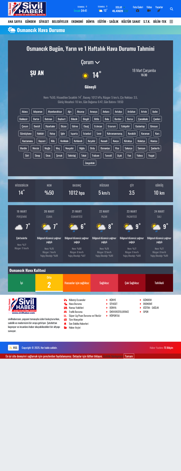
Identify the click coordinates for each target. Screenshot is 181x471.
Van (129, 155)
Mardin (23, 148)
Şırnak (59, 155)
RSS (15, 347)
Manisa (153, 141)
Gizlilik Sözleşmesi (113, 356)
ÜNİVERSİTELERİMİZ (119, 312)
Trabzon (95, 155)
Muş (58, 148)
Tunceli (108, 155)
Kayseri (42, 141)
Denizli (37, 126)
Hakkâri (40, 133)
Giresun (154, 126)
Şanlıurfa (155, 148)
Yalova (140, 155)
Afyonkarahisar (55, 111)
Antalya (118, 111)
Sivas (48, 155)
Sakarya (128, 148)
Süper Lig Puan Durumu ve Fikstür (85, 315)
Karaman (145, 133)
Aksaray (80, 111)
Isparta (74, 133)
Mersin (36, 148)
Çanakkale (143, 119)
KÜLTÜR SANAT (130, 21)
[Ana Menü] (171, 21)
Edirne (75, 126)
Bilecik (74, 119)
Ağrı (69, 111)
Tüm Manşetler (76, 319)
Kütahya (128, 141)
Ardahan (131, 111)
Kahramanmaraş (114, 133)
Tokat (83, 155)
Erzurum (112, 126)
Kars (157, 133)
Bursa (130, 119)
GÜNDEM (30, 21)
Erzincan (98, 126)
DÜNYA (90, 21)
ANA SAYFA (15, 21)
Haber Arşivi (74, 327)
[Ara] (171, 9)
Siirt (27, 155)
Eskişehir (125, 126)
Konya (116, 141)
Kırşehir (91, 141)
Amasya (93, 111)
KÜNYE (113, 300)
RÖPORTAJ (114, 315)
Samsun (141, 148)
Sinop (37, 155)
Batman (48, 119)
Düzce (63, 126)
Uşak (119, 155)
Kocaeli (104, 141)
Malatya (141, 141)
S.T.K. (146, 21)
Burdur (118, 119)
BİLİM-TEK (159, 21)
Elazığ (86, 126)
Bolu (107, 119)
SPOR (145, 312)
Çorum (25, 126)
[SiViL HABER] (27, 9)
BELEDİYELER (60, 21)
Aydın (155, 111)
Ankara (106, 111)
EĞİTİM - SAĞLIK (108, 21)
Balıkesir (23, 119)
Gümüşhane (25, 133)
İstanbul (87, 133)
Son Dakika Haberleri (78, 323)
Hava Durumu (75, 304)
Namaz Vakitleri (76, 307)
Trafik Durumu (76, 312)
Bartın (36, 119)
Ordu (92, 148)
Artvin (144, 111)
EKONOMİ (77, 21)
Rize (117, 148)
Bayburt (62, 119)
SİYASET (44, 21)
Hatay (52, 133)
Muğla (47, 148)
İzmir (99, 133)
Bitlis (96, 119)
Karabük (132, 133)
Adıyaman (37, 111)
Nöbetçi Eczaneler (77, 300)
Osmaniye (105, 148)
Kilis (53, 141)
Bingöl (86, 119)
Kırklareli (78, 141)
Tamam (129, 356)
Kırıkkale (64, 141)
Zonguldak (90, 163)
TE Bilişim (168, 347)
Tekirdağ (72, 155)
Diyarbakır (50, 126)
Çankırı (156, 119)
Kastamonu (27, 141)
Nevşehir (69, 148)
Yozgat (151, 155)
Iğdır (63, 133)
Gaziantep (140, 126)
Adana (25, 111)
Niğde (82, 148)
